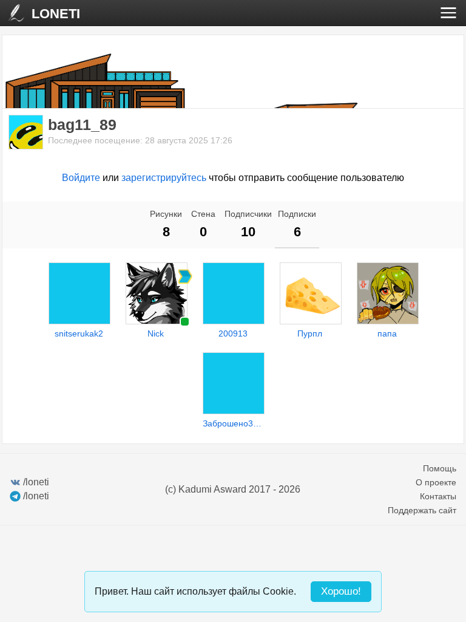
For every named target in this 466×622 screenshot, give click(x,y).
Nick (155, 333)
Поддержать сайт (422, 510)
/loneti (36, 482)
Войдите (81, 178)
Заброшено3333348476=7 (233, 423)
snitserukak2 (79, 333)
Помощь (439, 468)
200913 (233, 333)
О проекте (436, 482)
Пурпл (309, 333)
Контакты (438, 496)
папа (387, 333)
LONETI (56, 13)
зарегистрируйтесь (163, 178)
